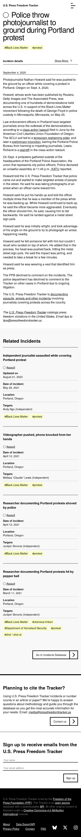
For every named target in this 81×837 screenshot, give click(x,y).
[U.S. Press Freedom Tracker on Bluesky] (54, 828)
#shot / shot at (13, 634)
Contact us (59, 721)
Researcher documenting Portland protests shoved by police (39, 505)
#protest (37, 47)
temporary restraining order (52, 138)
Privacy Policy (11, 829)
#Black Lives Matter (16, 47)
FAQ (43, 829)
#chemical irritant (42, 622)
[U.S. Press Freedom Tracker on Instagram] (75, 828)
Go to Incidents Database (51, 655)
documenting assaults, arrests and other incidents (35, 296)
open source (62, 803)
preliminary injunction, (26, 142)
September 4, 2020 (14, 72)
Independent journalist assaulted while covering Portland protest (37, 357)
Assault (10, 367)
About (6, 824)
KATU (55, 169)
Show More (62, 60)
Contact (30, 829)
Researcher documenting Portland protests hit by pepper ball (38, 574)
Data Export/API (25, 824)
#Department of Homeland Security (26, 628)
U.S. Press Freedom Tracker (20, 5)
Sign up (70, 778)
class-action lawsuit (36, 129)
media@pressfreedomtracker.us (50, 712)
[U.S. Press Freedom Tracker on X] (65, 828)
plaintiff (25, 150)
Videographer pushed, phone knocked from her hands (37, 437)
